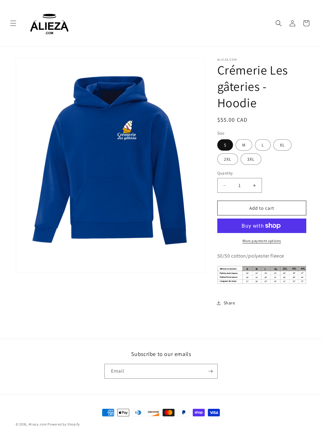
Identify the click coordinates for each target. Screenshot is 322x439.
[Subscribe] (210, 371)
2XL (227, 159)
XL (282, 145)
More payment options (261, 240)
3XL (251, 159)
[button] (13, 23)
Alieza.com (38, 424)
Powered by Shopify (63, 424)
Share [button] (229, 303)
